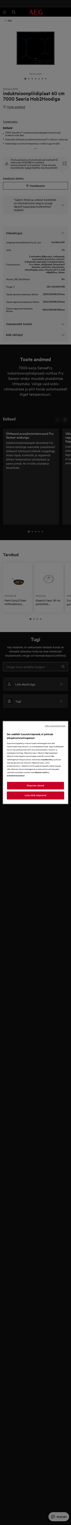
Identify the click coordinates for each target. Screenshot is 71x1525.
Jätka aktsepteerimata (55, 726)
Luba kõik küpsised (35, 795)
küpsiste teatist (41, 772)
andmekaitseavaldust (16, 775)
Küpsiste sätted (35, 785)
